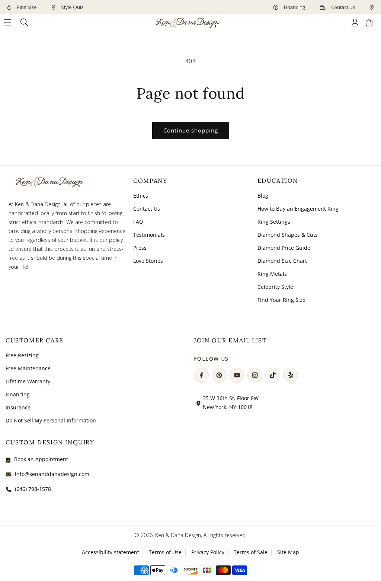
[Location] (372, 7)
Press (140, 247)
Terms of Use (165, 552)
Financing (294, 7)
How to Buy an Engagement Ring (298, 208)
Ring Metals (272, 273)
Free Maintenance (28, 368)
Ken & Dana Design (178, 535)
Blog (262, 195)
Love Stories (148, 260)
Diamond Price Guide (283, 247)
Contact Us (342, 7)
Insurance (18, 407)
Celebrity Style (275, 286)
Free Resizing (22, 355)
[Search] (24, 22)
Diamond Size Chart (282, 260)
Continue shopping (190, 130)
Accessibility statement (110, 552)
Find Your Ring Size (281, 299)
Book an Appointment (41, 459)
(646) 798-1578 (33, 488)
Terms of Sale (251, 552)
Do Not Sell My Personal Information (51, 420)
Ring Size (26, 7)
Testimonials (149, 234)
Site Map (288, 552)
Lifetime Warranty (28, 381)
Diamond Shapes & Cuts (287, 234)
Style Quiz (72, 7)
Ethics (140, 195)
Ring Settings (273, 221)
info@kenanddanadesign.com (52, 474)
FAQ (138, 221)
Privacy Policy (207, 552)
